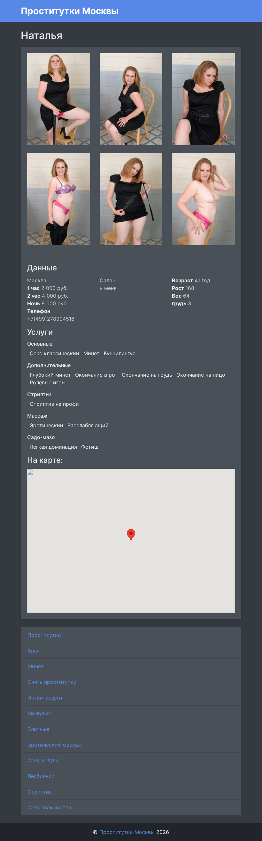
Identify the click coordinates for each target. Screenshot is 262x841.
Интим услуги (44, 697)
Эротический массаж (54, 744)
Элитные (38, 729)
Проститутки (44, 635)
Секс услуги (42, 760)
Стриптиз (39, 792)
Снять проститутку (51, 682)
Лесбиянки (41, 776)
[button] (131, 534)
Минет (35, 666)
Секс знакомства (49, 807)
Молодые (39, 713)
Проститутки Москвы (70, 10)
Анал (33, 650)
